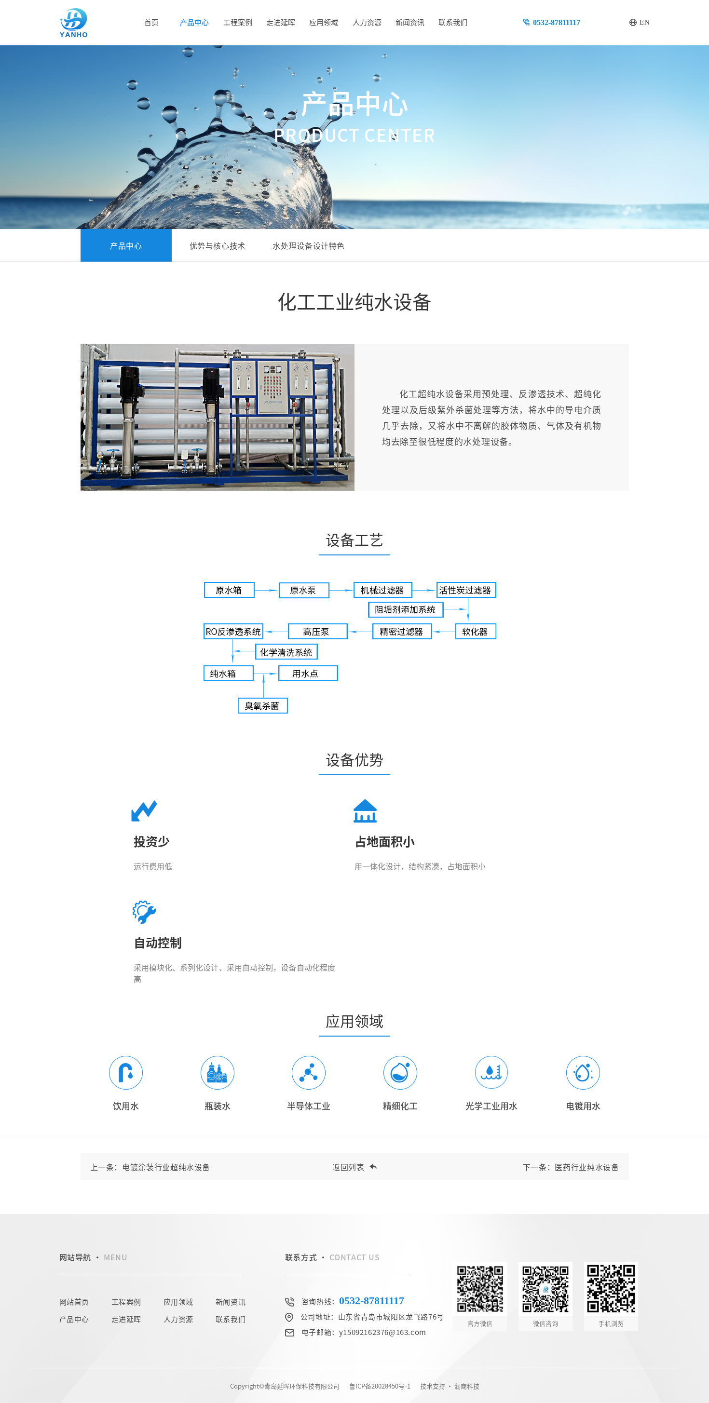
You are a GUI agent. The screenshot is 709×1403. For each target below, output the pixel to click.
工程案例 (237, 22)
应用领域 (323, 22)
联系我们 (452, 22)
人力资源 (367, 22)
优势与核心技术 (217, 245)
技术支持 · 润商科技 (449, 1385)
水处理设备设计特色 (309, 245)
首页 (151, 22)
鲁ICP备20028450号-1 (379, 1385)
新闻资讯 (409, 22)
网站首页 (74, 1301)
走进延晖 (280, 22)
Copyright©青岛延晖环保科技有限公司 (285, 1385)
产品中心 (194, 22)
